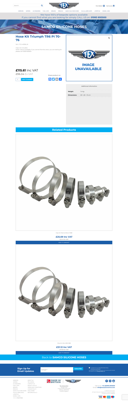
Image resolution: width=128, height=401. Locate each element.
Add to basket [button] (64, 242)
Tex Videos (31, 382)
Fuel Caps (46, 11)
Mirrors (20, 11)
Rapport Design (20, 397)
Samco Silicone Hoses (72, 11)
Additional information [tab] (89, 86)
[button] (109, 38)
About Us (30, 380)
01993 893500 (98, 17)
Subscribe (78, 369)
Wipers (28, 11)
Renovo (60, 11)
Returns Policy (32, 392)
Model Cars (106, 11)
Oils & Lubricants (86, 11)
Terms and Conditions (34, 387)
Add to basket (27, 79)
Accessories (36, 11)
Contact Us (31, 383)
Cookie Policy (32, 389)
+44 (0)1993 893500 (108, 386)
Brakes (53, 11)
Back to (64, 357)
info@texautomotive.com (106, 387)
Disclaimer (31, 390)
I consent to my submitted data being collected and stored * (99, 368)
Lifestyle (97, 11)
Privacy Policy (100, 371)
